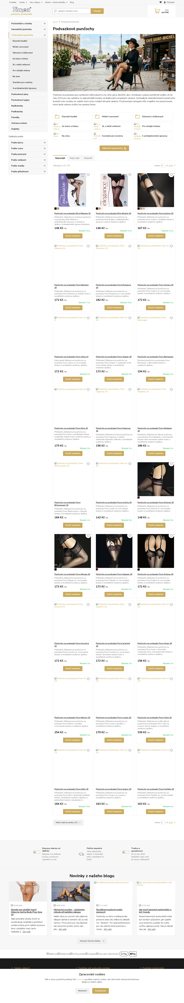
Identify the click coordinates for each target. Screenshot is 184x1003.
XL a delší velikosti (21, 64)
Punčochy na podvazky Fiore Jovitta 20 (113, 502)
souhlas (79, 979)
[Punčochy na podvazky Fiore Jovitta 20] (114, 480)
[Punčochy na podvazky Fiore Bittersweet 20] (72, 480)
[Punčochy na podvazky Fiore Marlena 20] (72, 262)
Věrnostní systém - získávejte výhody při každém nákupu (69, 910)
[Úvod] (29, 11)
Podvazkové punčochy (22, 35)
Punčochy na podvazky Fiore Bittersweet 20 (67, 503)
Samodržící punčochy (21, 29)
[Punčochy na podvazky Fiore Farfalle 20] (156, 767)
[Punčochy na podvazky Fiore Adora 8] (72, 334)
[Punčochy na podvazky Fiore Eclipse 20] (156, 552)
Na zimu (16, 76)
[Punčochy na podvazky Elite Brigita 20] (114, 191)
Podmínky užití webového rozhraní (94, 968)
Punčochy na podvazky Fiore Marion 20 (72, 717)
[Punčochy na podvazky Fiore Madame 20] (156, 406)
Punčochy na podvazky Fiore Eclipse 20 (155, 574)
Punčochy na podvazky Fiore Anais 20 (155, 643)
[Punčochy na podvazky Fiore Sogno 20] (114, 767)
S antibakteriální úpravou (24, 88)
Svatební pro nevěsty (22, 82)
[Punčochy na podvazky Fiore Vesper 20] (114, 334)
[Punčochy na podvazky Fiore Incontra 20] (72, 621)
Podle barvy (17, 142)
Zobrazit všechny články (90, 941)
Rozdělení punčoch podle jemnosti (109, 910)
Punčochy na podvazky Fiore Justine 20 (155, 213)
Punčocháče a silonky (21, 23)
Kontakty (13, 2)
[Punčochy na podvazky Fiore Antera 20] (156, 262)
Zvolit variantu (72, 235)
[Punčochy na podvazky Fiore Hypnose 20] (114, 406)
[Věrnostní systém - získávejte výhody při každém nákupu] (70, 891)
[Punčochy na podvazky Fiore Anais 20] (156, 621)
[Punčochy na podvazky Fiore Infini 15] (72, 767)
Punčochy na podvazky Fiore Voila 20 (154, 717)
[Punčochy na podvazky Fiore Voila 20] (156, 695)
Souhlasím (100, 990)
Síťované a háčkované (23, 52)
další (171, 165)
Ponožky (15, 117)
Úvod (55, 22)
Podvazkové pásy (19, 94)
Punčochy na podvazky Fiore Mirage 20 (72, 574)
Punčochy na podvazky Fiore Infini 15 (71, 789)
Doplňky (15, 129)
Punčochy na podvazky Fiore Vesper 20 (113, 356)
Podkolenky (17, 111)
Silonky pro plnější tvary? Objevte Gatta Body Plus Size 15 (26, 912)
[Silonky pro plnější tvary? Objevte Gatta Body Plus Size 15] (28, 891)
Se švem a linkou (20, 58)
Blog (72, 2)
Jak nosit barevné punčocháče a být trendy (155, 910)
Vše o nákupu (35, 2)
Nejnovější (60, 158)
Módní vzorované (20, 47)
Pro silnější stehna (21, 70)
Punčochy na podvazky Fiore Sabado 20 (114, 574)
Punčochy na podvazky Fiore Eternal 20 (156, 502)
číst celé (26, 931)
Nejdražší (88, 158)
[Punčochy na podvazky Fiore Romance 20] (114, 262)
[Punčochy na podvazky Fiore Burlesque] (156, 334)
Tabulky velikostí (21, 968)
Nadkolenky (17, 105)
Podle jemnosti (18, 154)
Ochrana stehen (19, 123)
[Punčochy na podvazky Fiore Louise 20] (114, 695)
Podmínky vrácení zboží (153, 968)
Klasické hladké (20, 41)
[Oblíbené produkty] (161, 2)
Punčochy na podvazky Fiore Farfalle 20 (156, 789)
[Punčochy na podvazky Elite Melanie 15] (72, 191)
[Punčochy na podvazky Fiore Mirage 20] (72, 552)
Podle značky (17, 165)
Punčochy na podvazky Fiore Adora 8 (71, 356)
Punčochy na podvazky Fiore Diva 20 (71, 428)
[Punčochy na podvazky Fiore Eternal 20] (156, 480)
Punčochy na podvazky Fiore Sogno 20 (113, 789)
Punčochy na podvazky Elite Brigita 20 (113, 213)
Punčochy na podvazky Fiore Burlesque (155, 356)
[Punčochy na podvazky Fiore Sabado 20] (114, 552)
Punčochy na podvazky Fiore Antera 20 (155, 285)
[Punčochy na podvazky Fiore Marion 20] (72, 695)
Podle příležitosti (20, 171)
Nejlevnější (74, 158)
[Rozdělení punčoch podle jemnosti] (113, 891)
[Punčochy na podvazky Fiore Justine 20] (156, 191)
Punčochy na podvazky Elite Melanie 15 (72, 213)
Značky (22, 2)
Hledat (97, 11)
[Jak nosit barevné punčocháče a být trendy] (156, 891)
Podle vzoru (17, 148)
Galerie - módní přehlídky (55, 2)
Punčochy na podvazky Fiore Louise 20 (113, 717)
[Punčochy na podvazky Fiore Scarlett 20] (114, 621)
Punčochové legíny (20, 100)
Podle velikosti (18, 160)
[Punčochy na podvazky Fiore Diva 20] (72, 406)
